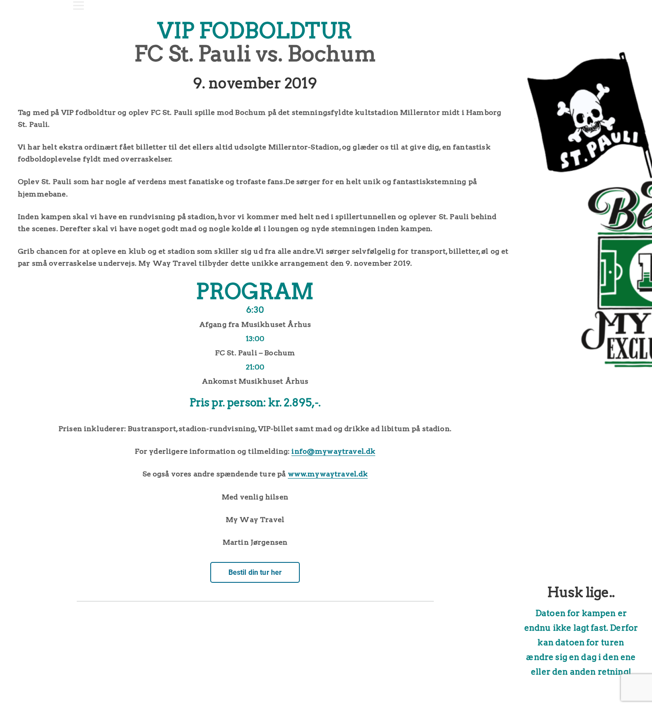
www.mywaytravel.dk (328, 474)
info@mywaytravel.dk (333, 451)
